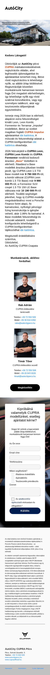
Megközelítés (25, 387)
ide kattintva (27, 135)
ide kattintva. (27, 230)
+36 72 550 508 (29, 370)
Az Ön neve (14, 444)
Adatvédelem (22, 668)
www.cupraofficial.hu (13, 660)
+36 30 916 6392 (28, 320)
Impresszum (8, 668)
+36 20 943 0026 (28, 373)
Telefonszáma (15, 462)
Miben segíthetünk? (23, 488)
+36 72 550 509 (29, 317)
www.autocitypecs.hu (13, 657)
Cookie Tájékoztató (38, 668)
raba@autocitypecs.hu (25, 323)
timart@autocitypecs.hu (25, 376)
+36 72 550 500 (18, 655)
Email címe (14, 453)
